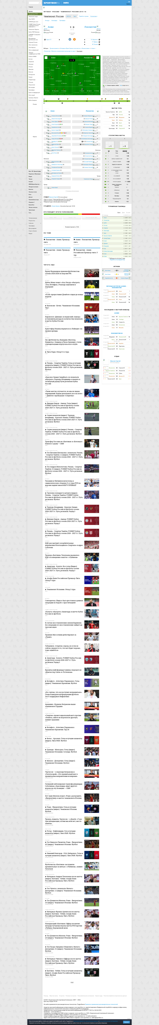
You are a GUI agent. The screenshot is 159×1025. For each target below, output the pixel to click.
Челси (39, 159)
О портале (61, 995)
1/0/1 (126, 230)
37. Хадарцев (61, 94)
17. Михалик (86, 66)
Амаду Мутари (55, 138)
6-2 (129, 217)
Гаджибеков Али (55, 127)
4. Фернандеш (90, 94)
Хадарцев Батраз (56, 176)
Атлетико (35, 139)
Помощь (46, 995)
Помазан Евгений (56, 115)
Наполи (35, 154)
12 (102, 246)
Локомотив (39, 117)
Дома (123, 212)
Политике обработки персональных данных (86, 1021)
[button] (54, 16)
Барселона (30, 144)
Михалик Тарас (89, 124)
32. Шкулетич (76, 75)
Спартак (35, 127)
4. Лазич (52, 78)
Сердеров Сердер (56, 178)
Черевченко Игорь (88, 179)
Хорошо (126, 1022)
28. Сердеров (68, 94)
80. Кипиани (97, 94)
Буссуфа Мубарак (88, 161)
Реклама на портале (71, 995)
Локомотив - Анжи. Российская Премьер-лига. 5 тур (86, 252)
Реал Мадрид (30, 159)
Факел (39, 127)
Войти (128, 4)
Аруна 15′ (48, 39)
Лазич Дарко (55, 121)
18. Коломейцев (87, 80)
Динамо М (35, 112)
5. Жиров (52, 70)
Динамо (106, 243)
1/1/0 (126, 225)
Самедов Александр (88, 135)
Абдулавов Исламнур (57, 135)
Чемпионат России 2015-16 (73, 11)
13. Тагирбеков (62, 92)
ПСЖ (39, 154)
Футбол (31, 11)
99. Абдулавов (55, 90)
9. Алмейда (63, 90)
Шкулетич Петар (89, 144)
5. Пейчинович (93, 70)
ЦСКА (35, 132)
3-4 (129, 233)
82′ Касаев (95, 44)
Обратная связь (53, 995)
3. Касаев (80, 85)
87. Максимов (64, 75)
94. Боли (69, 73)
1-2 (129, 235)
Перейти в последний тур (117, 259)
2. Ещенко (52, 84)
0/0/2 (126, 253)
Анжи (51, 27)
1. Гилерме (97, 73)
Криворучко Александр (57, 164)
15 (102, 253)
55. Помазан (47, 73)
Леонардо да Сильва (56, 173)
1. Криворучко (54, 92)
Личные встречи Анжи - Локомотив (116, 286)
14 (102, 251)
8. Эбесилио (64, 83)
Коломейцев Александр (87, 138)
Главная (31, 7)
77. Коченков (76, 92)
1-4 (129, 253)
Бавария (39, 139)
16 (102, 256)
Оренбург (30, 122)
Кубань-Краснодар (108, 251)
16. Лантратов (83, 92)
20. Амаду (63, 65)
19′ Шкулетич (94, 39)
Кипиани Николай (88, 167)
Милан (30, 154)
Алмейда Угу (55, 141)
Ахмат (35, 107)
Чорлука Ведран (89, 127)
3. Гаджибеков (53, 62)
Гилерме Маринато (88, 115)
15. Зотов (47, 90)
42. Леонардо (54, 94)
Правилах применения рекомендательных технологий (101, 1004)
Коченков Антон (89, 153)
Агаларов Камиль (56, 170)
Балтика (39, 107)
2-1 (129, 238)
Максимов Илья (55, 133)
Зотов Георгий (55, 124)
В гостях (128, 212)
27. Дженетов (47, 92)
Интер (39, 144)
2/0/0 (126, 217)
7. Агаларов (47, 94)
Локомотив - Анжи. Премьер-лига (57, 251)
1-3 (129, 251)
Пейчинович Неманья (87, 130)
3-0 (129, 223)
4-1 (129, 220)
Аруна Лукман (55, 147)
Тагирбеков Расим (56, 167)
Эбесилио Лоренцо (56, 150)
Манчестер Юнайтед (39, 149)
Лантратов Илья (89, 156)
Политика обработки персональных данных (115, 995)
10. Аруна (58, 68)
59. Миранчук (81, 73)
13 (102, 248)
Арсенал (30, 139)
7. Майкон (82, 90)
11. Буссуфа (97, 92)
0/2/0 (126, 241)
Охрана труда (98, 995)
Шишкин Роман (89, 118)
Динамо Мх (30, 112)
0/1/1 (126, 243)
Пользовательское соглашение (86, 995)
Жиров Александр (56, 118)
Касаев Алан (90, 141)
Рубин (30, 127)
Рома (35, 159)
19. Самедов (81, 64)
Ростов (35, 122)
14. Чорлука (92, 77)
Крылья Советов (35, 117)
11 (102, 243)
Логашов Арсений (88, 158)
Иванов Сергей (53, 197)
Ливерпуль (30, 149)
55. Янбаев (96, 90)
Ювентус (35, 164)
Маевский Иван (55, 144)
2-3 (129, 246)
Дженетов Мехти (56, 161)
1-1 (129, 230)
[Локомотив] (98, 27)
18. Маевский (59, 80)
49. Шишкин (92, 62)
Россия (55, 11)
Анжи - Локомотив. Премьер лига (86, 240)
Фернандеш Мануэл (88, 164)
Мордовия (106, 246)
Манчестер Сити (35, 149)
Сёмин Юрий (55, 187)
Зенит (39, 112)
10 (102, 241)
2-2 (129, 241)
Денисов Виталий (88, 121)
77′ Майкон (95, 42)
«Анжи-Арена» (55, 206)
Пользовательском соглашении (109, 1021)
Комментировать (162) (72, 227)
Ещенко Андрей (55, 130)
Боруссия (35, 144)
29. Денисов (92, 84)
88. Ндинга (89, 90)
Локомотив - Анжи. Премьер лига (57, 240)
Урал (105, 233)
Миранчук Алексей (88, 133)
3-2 (129, 225)
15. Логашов (90, 92)
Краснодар (30, 117)
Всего (119, 212)
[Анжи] (45, 27)
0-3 (129, 256)
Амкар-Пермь (107, 238)
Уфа (105, 248)
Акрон (30, 107)
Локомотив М (117, 333)
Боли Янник (54, 153)
